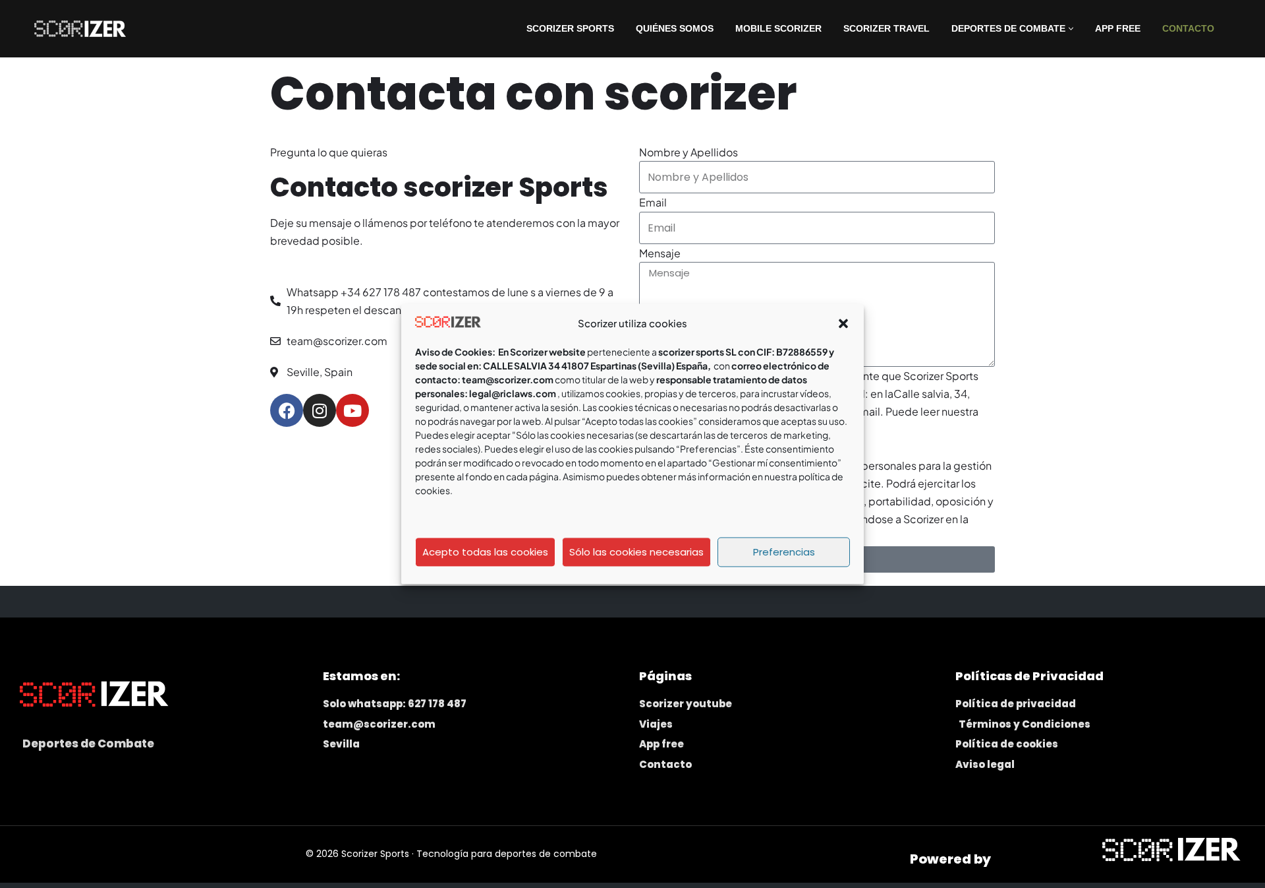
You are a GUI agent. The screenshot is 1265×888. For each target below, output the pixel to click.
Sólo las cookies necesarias (636, 552)
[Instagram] (319, 410)
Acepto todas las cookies (485, 552)
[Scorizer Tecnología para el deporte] (77, 28)
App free (1117, 28)
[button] (843, 323)
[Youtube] (352, 410)
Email (653, 202)
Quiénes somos (675, 28)
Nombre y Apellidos (688, 152)
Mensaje (660, 253)
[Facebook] (286, 410)
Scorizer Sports (570, 28)
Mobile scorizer (778, 28)
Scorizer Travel (886, 28)
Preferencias (784, 552)
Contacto (1188, 28)
